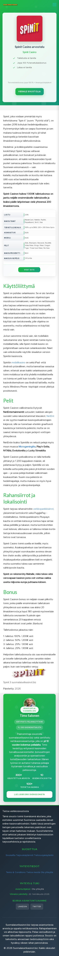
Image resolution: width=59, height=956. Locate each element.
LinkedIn (22, 906)
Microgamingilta (27, 446)
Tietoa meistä (33, 872)
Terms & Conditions (16, 872)
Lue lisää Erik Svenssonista (29, 794)
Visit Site (29, 269)
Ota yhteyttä (47, 872)
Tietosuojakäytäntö (43, 855)
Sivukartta (10, 855)
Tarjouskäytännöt (24, 855)
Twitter (37, 906)
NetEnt (50, 416)
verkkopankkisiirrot (43, 508)
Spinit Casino (30, 52)
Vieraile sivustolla (29, 91)
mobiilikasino (18, 362)
